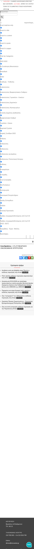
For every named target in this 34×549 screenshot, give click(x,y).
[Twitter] (23, 257)
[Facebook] (20, 257)
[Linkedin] (26, 257)
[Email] (32, 257)
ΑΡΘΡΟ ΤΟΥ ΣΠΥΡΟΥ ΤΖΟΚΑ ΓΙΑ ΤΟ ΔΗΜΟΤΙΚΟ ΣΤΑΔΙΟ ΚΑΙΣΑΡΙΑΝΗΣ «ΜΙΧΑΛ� (18, 6)
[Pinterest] (29, 257)
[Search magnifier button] (2, 17)
